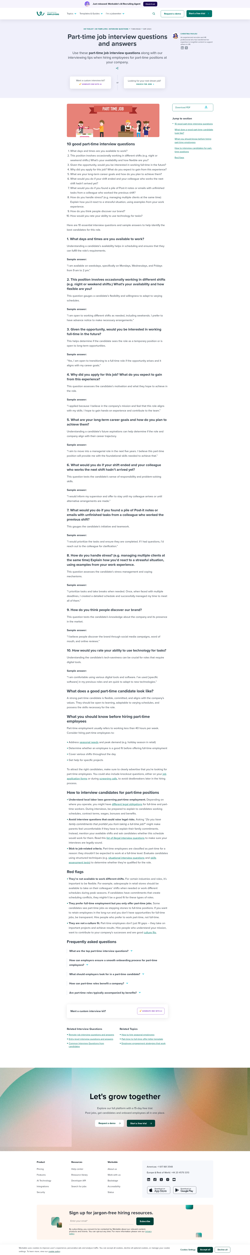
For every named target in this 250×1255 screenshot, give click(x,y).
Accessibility (114, 1186)
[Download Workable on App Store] (158, 1190)
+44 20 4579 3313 (180, 1172)
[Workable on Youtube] (161, 1180)
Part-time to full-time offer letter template (142, 1039)
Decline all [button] (223, 1249)
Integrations (43, 1186)
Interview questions (118, 29)
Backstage (113, 1180)
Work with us (114, 1174)
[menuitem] (71, 14)
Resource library (79, 1174)
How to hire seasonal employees (138, 1034)
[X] (186, 48)
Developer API (78, 1180)
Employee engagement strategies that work (144, 1043)
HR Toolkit (89, 29)
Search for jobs (78, 1186)
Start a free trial (197, 13)
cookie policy (54, 1251)
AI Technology (44, 1180)
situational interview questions (126, 857)
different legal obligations (127, 804)
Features (41, 1174)
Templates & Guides (90, 13)
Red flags (179, 157)
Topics (70, 13)
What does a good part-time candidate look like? (194, 131)
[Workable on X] (167, 1180)
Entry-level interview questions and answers (91, 1039)
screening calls (108, 778)
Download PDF (182, 107)
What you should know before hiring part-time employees (193, 140)
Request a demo (172, 13)
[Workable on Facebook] (155, 1180)
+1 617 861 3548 (165, 1166)
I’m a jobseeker (113, 13)
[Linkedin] (182, 48)
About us (112, 1169)
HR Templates (101, 29)
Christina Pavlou (189, 34)
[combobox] (154, 13)
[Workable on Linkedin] (148, 1180)
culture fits (150, 932)
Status (111, 1192)
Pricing (40, 1169)
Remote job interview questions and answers (91, 1034)
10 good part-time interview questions (194, 123)
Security (41, 1192)
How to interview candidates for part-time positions (193, 150)
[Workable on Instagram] (174, 1180)
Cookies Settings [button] (188, 1249)
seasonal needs (89, 742)
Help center (77, 1169)
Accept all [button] (205, 1249)
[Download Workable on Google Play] (184, 1190)
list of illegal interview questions (125, 838)
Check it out (150, 4)
